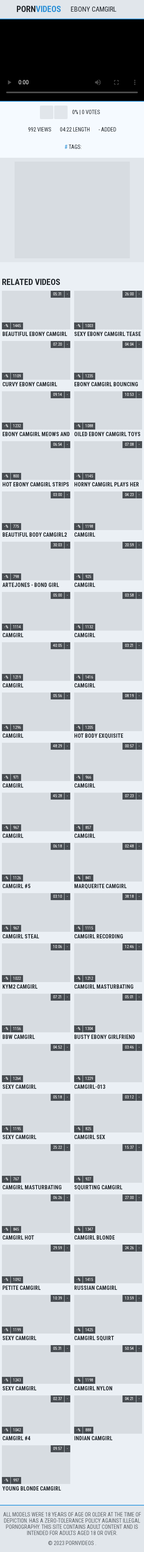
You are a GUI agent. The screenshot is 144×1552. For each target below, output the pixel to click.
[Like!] (46, 112)
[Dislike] (61, 112)
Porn (39, 9)
